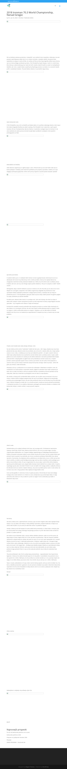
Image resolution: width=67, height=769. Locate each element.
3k (9, 18)
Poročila (21, 18)
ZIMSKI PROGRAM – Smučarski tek (16, 742)
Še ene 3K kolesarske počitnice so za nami (18, 732)
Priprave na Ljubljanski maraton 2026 (17, 737)
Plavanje (9, 740)
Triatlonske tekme (28, 18)
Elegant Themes (30, 767)
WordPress (45, 767)
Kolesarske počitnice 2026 (14, 735)
